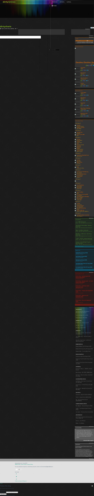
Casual (78, 160)
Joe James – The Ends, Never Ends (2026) (84, 412)
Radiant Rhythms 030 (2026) (81, 317)
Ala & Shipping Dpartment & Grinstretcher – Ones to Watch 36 (84, 417)
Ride (78, 167)
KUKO (82, 68)
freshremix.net (78, 309)
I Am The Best (80, 192)
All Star (78, 139)
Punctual (78, 163)
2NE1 (78, 193)
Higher (78, 148)
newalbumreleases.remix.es (81, 403)
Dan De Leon (79, 156)
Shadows (79, 146)
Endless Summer (80, 127)
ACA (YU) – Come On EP (80, 327)
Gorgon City (83, 84)
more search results (79, 246)
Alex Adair (79, 161)
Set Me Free (79, 132)
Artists (61, 2)
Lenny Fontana (80, 175)
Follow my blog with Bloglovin (21, 481)
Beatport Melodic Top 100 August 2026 (83, 346)
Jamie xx (78, 177)
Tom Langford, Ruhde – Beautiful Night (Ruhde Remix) (83, 333)
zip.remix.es (78, 392)
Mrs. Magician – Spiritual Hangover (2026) (84, 405)
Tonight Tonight (80, 205)
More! (55, 5)
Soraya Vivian (83, 109)
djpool (68, 2)
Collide (78, 203)
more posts (91, 269)
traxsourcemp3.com (80, 354)
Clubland (78, 133)
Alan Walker (79, 128)
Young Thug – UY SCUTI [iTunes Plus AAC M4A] (84, 385)
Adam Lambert (79, 151)
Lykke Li (82, 93)
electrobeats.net (79, 414)
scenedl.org (78, 366)
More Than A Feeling (85, 108)
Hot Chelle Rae (80, 206)
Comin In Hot (80, 150)
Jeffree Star (79, 199)
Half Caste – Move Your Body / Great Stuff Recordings (84, 375)
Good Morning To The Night (83, 196)
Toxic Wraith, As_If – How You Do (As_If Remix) (83, 337)
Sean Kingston (79, 216)
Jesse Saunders (80, 149)
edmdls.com (78, 330)
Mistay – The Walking (80, 423)
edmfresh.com (78, 320)
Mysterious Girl (84, 113)
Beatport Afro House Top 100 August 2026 (84, 348)
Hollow (78, 141)
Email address (3, 492)
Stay (78, 143)
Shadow (79, 125)
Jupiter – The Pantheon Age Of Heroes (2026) (83, 409)
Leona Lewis (79, 204)
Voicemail (83, 67)
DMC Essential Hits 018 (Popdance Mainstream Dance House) (82, 312)
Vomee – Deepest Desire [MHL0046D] (83, 397)
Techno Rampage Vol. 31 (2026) (82, 315)
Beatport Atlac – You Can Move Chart (83, 351)
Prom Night (79, 198)
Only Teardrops (80, 185)
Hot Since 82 (83, 79)
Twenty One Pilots (80, 168)
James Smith (79, 142)
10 (88, 65)
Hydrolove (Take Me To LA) (83, 155)
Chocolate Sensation (81, 174)
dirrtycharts (5, 26)
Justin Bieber (79, 195)
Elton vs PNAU (80, 197)
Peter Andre (83, 114)
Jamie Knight (79, 186)
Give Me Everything (81, 208)
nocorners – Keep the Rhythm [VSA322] (84, 394)
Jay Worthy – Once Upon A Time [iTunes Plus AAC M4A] (84, 382)
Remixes (54, 2)
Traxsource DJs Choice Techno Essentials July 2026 (84, 363)
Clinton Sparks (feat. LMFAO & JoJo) (83, 211)
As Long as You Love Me (82, 194)
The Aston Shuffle (80, 144)
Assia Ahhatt (79, 172)
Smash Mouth (79, 140)
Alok (78, 135)
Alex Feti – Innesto (79, 325)
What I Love (79, 162)
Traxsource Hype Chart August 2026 (83, 356)
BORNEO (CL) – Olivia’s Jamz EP (82, 322)
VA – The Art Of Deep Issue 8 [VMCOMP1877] (82, 400)
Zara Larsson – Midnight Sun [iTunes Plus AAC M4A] (84, 389)
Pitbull (78, 209)
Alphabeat (79, 147)
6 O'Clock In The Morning (82, 171)
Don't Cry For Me (80, 134)
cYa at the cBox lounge (88, 440)
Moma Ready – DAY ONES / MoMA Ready (84, 372)
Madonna (82, 98)
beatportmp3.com (79, 344)
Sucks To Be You (80, 210)
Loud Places (79, 176)
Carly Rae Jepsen (80, 126)
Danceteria (83, 73)
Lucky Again (83, 92)
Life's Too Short (84, 78)
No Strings (79, 187)
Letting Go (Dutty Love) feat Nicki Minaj (83, 215)
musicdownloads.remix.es (81, 378)
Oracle (82, 83)
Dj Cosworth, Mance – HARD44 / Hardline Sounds (84, 369)
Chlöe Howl (79, 188)
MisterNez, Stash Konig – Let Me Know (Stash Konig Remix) (83, 341)
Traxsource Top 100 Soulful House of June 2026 (84, 359)
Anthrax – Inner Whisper (80, 420)
